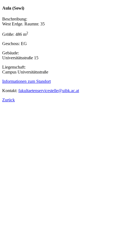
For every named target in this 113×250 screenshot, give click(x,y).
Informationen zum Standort (26, 81)
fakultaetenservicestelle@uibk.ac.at (48, 90)
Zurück (8, 100)
